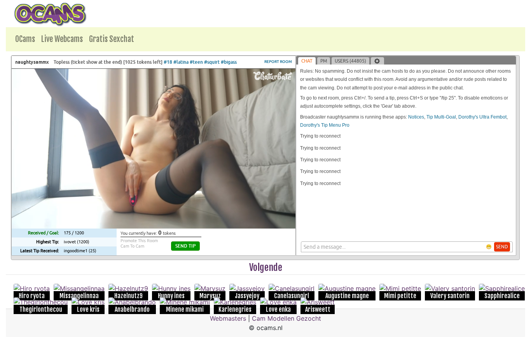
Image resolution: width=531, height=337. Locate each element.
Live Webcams (62, 39)
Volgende (265, 267)
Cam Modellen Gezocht (286, 318)
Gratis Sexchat (111, 39)
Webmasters (228, 318)
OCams (25, 39)
